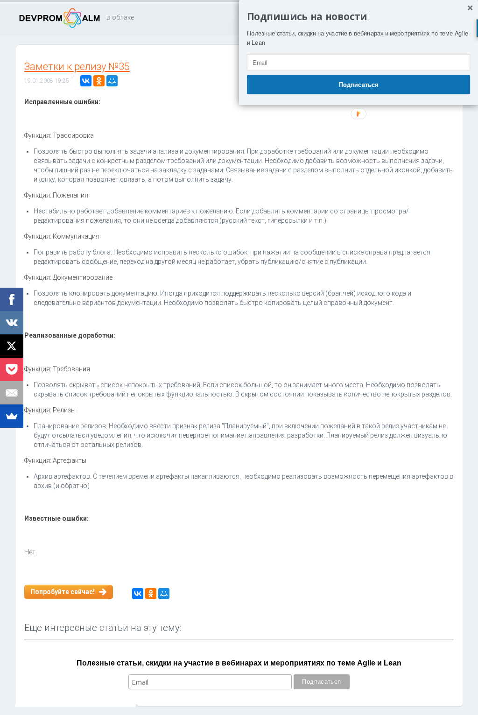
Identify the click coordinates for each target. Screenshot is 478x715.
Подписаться (359, 84)
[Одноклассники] (99, 80)
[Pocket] (11, 369)
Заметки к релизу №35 (77, 66)
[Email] (11, 392)
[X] (11, 346)
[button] (358, 17)
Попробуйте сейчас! (62, 591)
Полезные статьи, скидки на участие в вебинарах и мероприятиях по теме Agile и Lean (239, 663)
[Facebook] (11, 299)
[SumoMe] (11, 416)
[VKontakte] (11, 322)
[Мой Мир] (112, 80)
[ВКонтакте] (85, 80)
